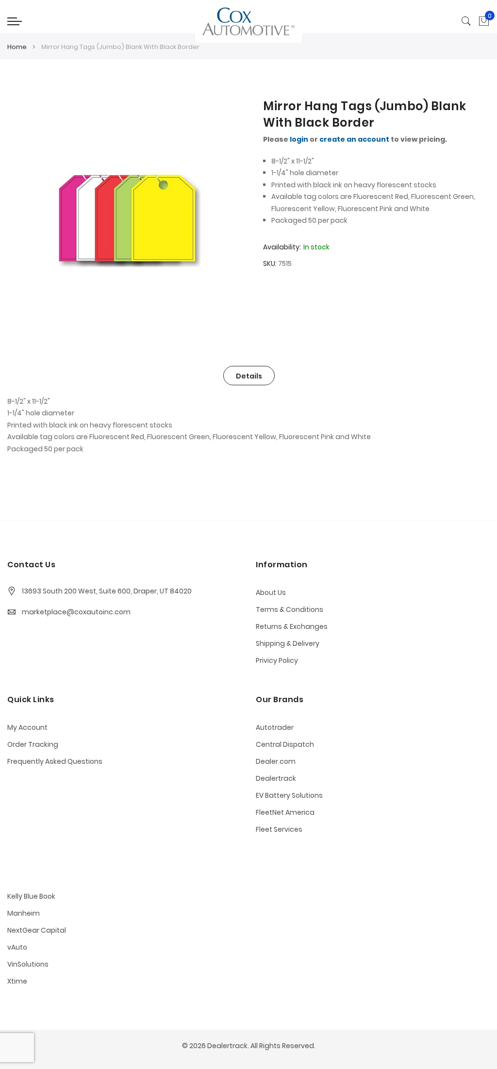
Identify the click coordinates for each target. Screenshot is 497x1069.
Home (17, 46)
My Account (27, 727)
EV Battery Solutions (289, 795)
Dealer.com (276, 761)
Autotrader (275, 727)
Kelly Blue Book (31, 896)
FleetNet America (285, 812)
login (299, 139)
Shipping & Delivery (287, 643)
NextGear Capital (36, 930)
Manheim (23, 913)
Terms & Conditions (289, 609)
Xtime (17, 981)
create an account (354, 139)
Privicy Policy (277, 660)
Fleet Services (279, 829)
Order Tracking (32, 744)
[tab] (249, 375)
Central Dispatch (285, 744)
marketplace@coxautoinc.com (76, 612)
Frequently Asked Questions (54, 761)
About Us (271, 592)
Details (249, 376)
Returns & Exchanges (292, 626)
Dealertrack (276, 778)
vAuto (17, 947)
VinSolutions (28, 964)
